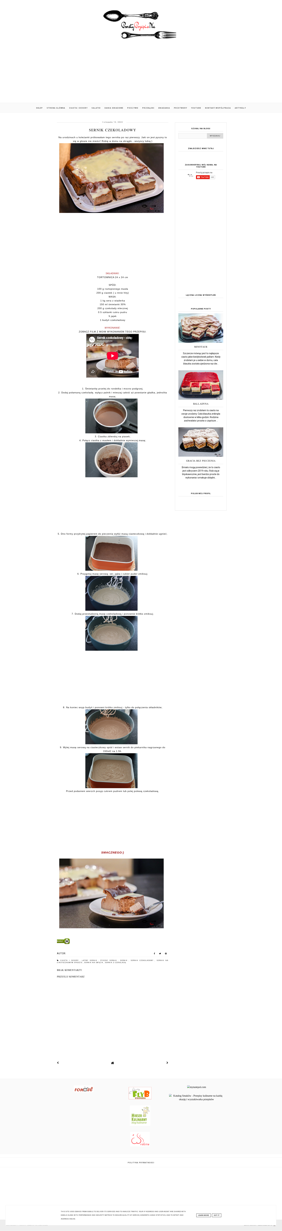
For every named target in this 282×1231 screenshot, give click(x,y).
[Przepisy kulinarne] (140, 1125)
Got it (216, 1215)
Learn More (203, 1215)
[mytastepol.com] (196, 1087)
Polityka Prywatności (141, 1163)
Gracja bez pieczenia (201, 460)
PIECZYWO (132, 108)
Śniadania (164, 108)
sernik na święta (94, 962)
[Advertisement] (141, 75)
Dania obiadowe (114, 108)
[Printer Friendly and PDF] (112, 941)
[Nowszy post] (58, 1063)
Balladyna (201, 403)
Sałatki (96, 108)
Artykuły (240, 108)
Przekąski (148, 108)
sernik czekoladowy (143, 960)
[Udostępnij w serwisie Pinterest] (165, 954)
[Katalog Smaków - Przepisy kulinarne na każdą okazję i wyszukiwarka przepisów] (196, 1099)
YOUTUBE (196, 108)
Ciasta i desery (78, 108)
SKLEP (39, 108)
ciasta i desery (70, 960)
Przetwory (180, 108)
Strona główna (56, 108)
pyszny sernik (109, 960)
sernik (124, 960)
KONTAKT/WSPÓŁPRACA (218, 108)
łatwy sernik (90, 960)
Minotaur (200, 346)
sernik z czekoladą (115, 962)
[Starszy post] (167, 1063)
